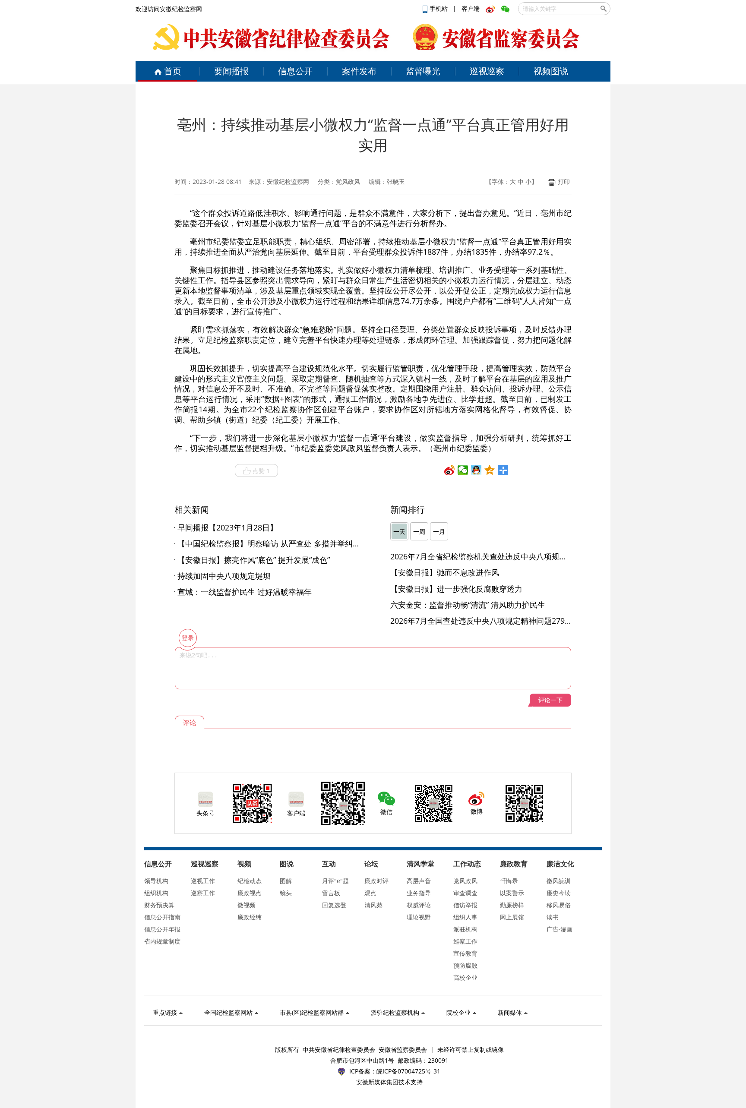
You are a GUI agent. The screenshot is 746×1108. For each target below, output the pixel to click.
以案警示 (512, 893)
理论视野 (419, 917)
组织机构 (156, 893)
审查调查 (465, 893)
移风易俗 (559, 905)
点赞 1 (261, 471)
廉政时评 (376, 881)
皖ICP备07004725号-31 (408, 1071)
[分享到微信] (463, 470)
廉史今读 (559, 893)
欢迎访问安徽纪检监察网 (169, 9)
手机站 (439, 8)
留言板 (331, 893)
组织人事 (465, 917)
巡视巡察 (487, 71)
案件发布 (359, 71)
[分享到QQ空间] (489, 470)
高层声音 (419, 881)
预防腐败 (465, 965)
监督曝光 (423, 71)
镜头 (286, 893)
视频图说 (551, 71)
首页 (172, 71)
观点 (370, 893)
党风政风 (465, 881)
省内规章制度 (162, 941)
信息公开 (295, 71)
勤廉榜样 (512, 905)
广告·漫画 (559, 929)
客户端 (471, 8)
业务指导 (419, 893)
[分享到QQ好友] (476, 470)
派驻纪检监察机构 (395, 1012)
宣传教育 (465, 953)
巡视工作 (203, 881)
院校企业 (458, 1012)
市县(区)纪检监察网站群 (312, 1012)
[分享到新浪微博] (449, 470)
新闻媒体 (510, 1012)
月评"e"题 (335, 881)
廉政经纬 (249, 917)
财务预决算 (159, 905)
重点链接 (165, 1012)
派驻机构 (465, 929)
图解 (286, 881)
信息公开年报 (162, 929)
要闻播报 (231, 71)
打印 (564, 181)
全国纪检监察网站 (228, 1012)
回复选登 (334, 905)
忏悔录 (509, 881)
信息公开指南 (162, 917)
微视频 (246, 905)
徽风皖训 (559, 881)
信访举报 (465, 905)
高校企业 (465, 977)
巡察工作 (203, 893)
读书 (553, 917)
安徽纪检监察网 (288, 181)
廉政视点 (249, 893)
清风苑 (373, 905)
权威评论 (419, 905)
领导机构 (156, 881)
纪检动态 (249, 881)
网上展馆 (512, 917)
